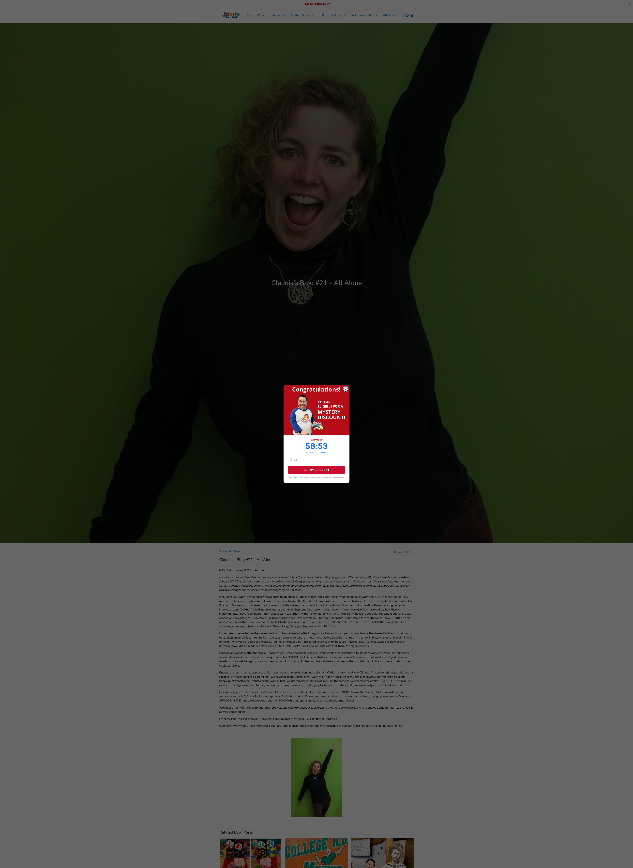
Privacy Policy (338, 477)
